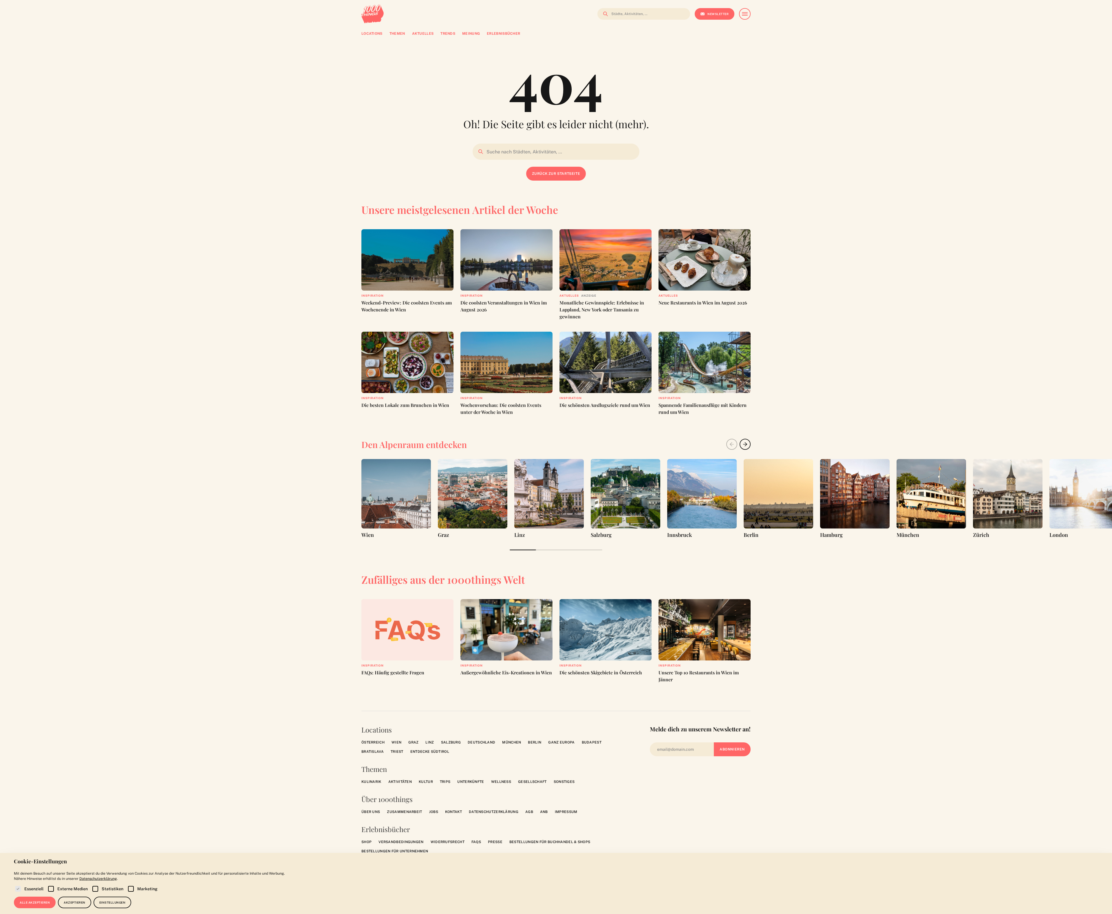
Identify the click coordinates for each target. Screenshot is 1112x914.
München (511, 742)
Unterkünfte (470, 782)
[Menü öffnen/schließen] (745, 14)
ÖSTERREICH (373, 742)
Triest (397, 752)
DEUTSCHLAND (481, 742)
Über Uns (370, 812)
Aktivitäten (400, 782)
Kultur (426, 782)
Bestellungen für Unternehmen (394, 851)
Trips (445, 782)
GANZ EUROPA (561, 742)
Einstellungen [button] (112, 902)
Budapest (591, 742)
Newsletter (718, 14)
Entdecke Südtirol (429, 752)
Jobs (433, 812)
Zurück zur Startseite (556, 174)
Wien (396, 742)
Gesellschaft (532, 782)
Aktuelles (569, 295)
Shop (366, 842)
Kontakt (453, 812)
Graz (413, 742)
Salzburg (451, 742)
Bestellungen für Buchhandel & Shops (549, 842)
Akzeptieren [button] (74, 902)
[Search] (603, 14)
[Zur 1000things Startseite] (372, 14)
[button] (745, 444)
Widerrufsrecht (447, 842)
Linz (429, 742)
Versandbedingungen (400, 842)
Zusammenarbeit (404, 812)
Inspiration (372, 295)
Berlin (534, 742)
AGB (529, 812)
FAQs (476, 842)
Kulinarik (371, 782)
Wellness (501, 782)
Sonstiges (564, 782)
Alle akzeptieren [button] (35, 902)
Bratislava (372, 752)
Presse (495, 842)
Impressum (566, 812)
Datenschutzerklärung (493, 812)
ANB (544, 812)
